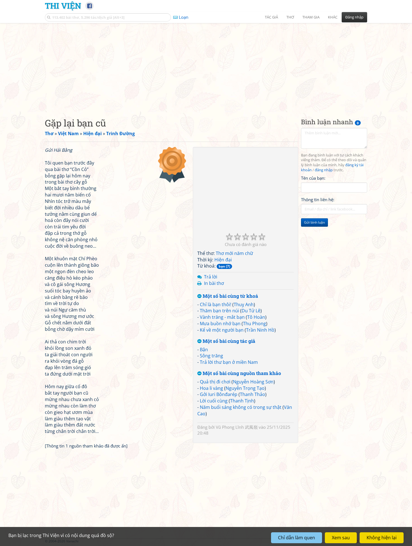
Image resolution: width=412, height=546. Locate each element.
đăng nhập (324, 170)
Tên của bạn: (313, 178)
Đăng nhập (354, 17)
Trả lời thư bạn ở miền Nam (229, 362)
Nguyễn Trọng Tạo (245, 388)
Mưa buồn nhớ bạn (220, 323)
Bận (204, 349)
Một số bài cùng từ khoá (230, 296)
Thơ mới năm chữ (234, 253)
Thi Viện (63, 5)
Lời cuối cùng (214, 401)
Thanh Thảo (252, 394)
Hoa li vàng (211, 388)
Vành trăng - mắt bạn (222, 317)
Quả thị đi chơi (215, 382)
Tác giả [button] (271, 17)
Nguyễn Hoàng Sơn (253, 382)
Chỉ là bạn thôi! (215, 304)
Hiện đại (223, 260)
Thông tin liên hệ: (317, 200)
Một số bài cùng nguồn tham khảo (241, 373)
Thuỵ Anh (244, 304)
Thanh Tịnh (242, 401)
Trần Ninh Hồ (260, 330)
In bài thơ (214, 283)
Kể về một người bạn (222, 330)
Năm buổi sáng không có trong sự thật (240, 407)
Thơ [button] (290, 17)
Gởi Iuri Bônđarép (218, 394)
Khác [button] (332, 17)
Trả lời (210, 277)
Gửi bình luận (314, 222)
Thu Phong (254, 323)
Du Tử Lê (251, 311)
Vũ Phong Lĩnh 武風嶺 (237, 427)
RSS (364, 541)
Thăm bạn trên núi (219, 311)
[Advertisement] (206, 66)
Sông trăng (211, 356)
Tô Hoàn (256, 317)
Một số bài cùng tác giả (228, 341)
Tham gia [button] (311, 17)
